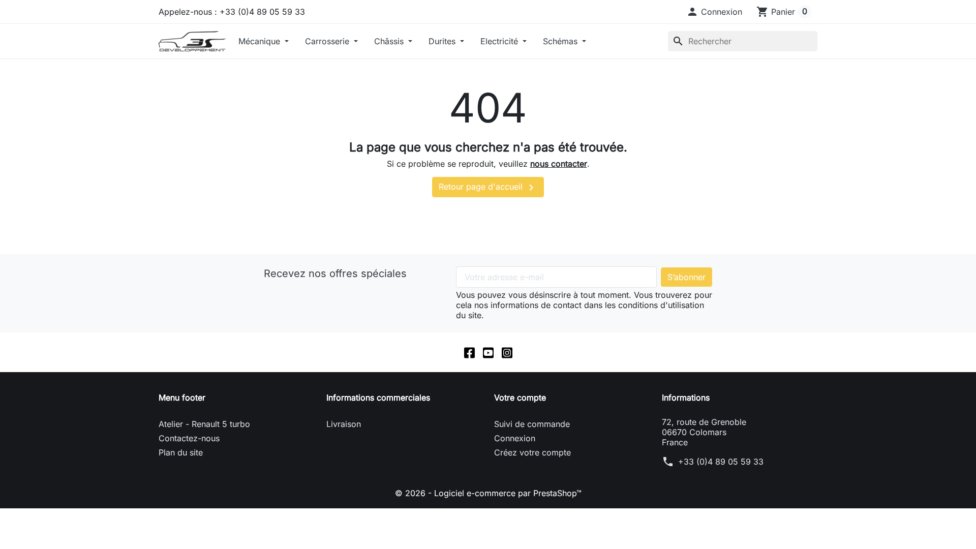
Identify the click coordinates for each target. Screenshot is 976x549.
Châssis (390, 41)
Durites (443, 41)
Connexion (514, 438)
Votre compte (520, 397)
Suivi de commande (532, 424)
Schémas (561, 41)
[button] (714, 12)
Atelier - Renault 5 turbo (204, 424)
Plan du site (181, 452)
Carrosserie (328, 41)
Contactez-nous (189, 438)
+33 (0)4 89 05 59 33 (721, 461)
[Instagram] (507, 352)
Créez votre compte (532, 452)
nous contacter (558, 164)
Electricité (500, 41)
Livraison (343, 424)
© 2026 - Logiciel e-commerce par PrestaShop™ (488, 493)
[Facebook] (469, 352)
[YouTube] (488, 352)
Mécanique (260, 41)
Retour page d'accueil (488, 187)
